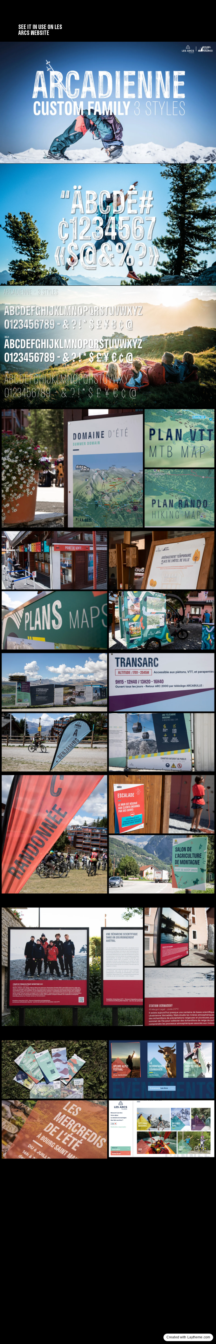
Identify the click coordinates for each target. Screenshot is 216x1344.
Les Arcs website (40, 29)
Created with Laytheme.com (188, 1337)
